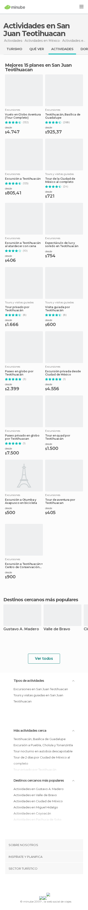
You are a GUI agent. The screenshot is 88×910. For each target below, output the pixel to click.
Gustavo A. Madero (21, 629)
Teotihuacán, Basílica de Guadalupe (62, 116)
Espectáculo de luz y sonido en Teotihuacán (61, 244)
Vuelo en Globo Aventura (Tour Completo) (23, 116)
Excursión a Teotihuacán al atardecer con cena (22, 244)
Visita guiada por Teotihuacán (57, 309)
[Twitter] (42, 884)
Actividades (62, 49)
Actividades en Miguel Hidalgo (36, 807)
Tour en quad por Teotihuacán (57, 437)
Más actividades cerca (30, 730)
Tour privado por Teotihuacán (17, 309)
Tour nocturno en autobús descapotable (43, 751)
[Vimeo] (48, 884)
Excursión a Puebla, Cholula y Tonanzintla (43, 745)
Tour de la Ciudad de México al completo (60, 180)
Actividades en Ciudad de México (38, 801)
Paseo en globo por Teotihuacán (19, 373)
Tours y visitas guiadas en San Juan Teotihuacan (38, 698)
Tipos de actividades (29, 681)
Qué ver (36, 49)
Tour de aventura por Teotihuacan (60, 501)
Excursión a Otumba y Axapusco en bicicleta (21, 501)
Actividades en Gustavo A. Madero (39, 789)
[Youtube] (54, 884)
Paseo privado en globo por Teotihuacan (22, 437)
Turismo (14, 49)
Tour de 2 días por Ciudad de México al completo (42, 760)
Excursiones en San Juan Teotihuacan (41, 689)
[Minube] (15, 7)
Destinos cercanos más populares (40, 599)
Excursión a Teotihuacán (22, 178)
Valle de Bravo (57, 629)
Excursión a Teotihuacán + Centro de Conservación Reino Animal (24, 565)
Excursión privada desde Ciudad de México (63, 373)
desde (8, 127)
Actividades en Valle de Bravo (35, 795)
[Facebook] (37, 884)
